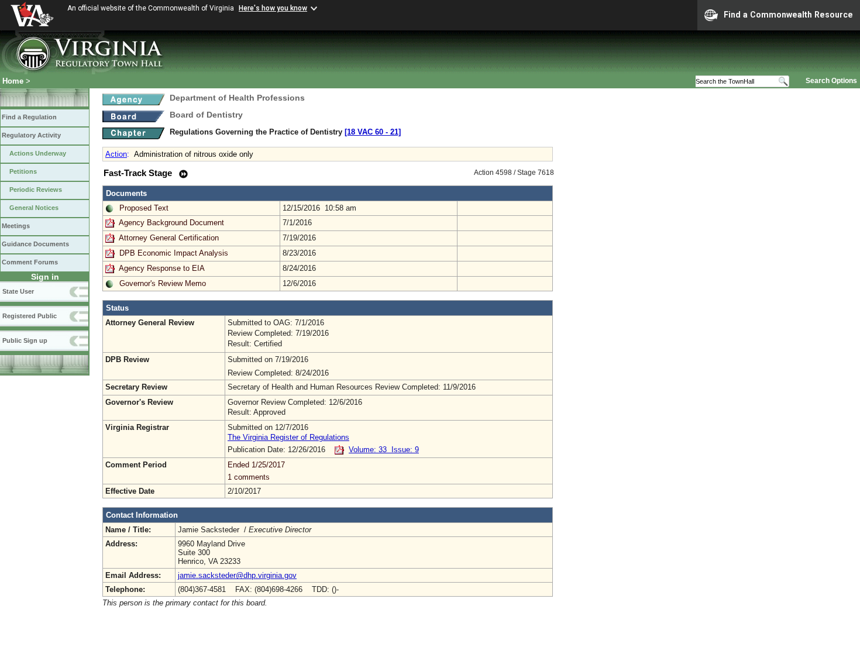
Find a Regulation (29, 117)
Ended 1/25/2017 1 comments (256, 470)
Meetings (16, 225)
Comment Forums (30, 262)
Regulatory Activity (31, 135)
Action (116, 154)
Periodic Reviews (35, 189)
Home (12, 81)
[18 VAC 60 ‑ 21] (373, 132)
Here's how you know (273, 8)
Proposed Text (143, 208)
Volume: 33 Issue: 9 (384, 449)
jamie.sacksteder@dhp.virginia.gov (237, 575)
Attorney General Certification (169, 237)
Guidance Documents (35, 243)
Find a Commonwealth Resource (788, 14)
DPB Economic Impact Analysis (173, 253)
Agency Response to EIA (162, 268)
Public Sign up (24, 340)
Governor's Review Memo (162, 283)
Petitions (23, 171)
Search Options (831, 80)
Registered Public (29, 315)
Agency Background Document (171, 222)
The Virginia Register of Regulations (288, 437)
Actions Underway (37, 153)
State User (18, 291)
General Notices (34, 207)
